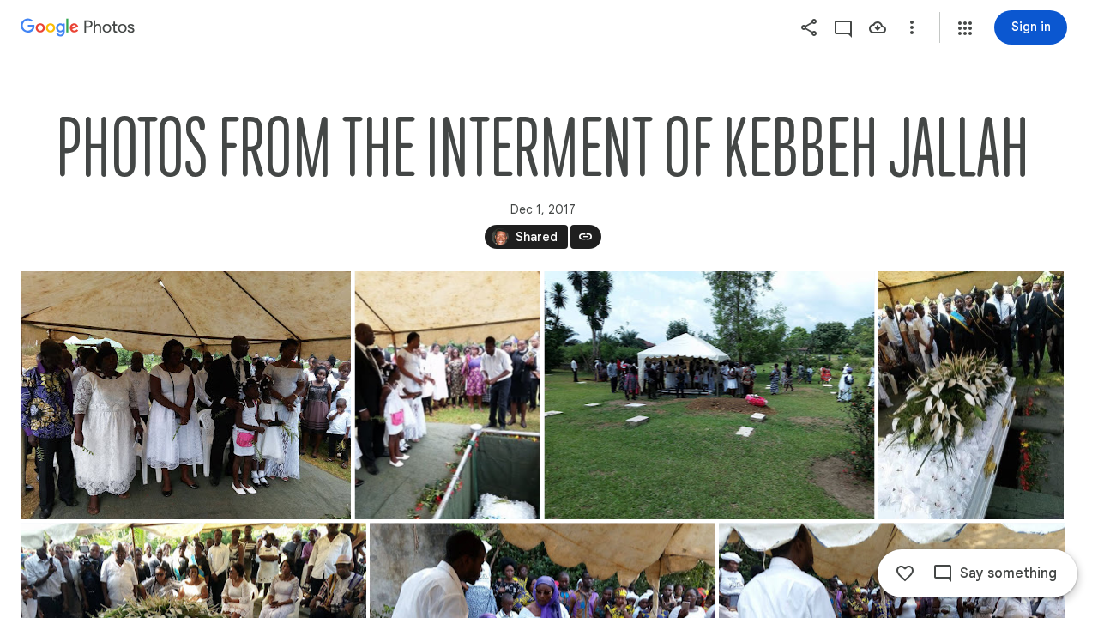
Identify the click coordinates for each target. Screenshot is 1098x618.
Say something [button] (1008, 573)
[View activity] (843, 27)
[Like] (905, 573)
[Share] (809, 27)
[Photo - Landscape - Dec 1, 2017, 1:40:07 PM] (186, 395)
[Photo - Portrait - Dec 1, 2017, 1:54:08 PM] (971, 395)
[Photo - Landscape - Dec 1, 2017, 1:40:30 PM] (710, 395)
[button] (965, 28)
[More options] (912, 27)
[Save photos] (877, 27)
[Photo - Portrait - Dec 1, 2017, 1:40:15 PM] (447, 395)
